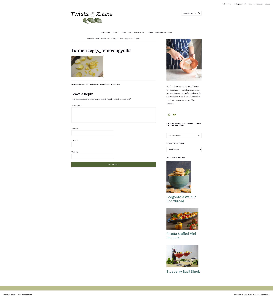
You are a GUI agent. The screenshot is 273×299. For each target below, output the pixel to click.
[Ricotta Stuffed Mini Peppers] (184, 219)
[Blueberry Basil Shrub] (184, 256)
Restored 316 (265, 295)
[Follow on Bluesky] (174, 114)
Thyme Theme (252, 295)
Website (74, 152)
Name (74, 128)
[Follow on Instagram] (168, 114)
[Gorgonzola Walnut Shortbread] (184, 177)
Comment (76, 105)
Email (74, 140)
